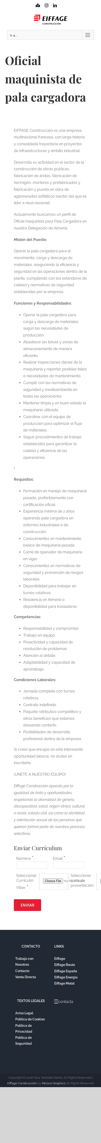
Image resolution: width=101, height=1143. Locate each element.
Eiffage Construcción (22, 1083)
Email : (59, 857)
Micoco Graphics (53, 1083)
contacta (65, 1001)
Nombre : (25, 857)
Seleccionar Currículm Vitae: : (26, 881)
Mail (63, 10)
